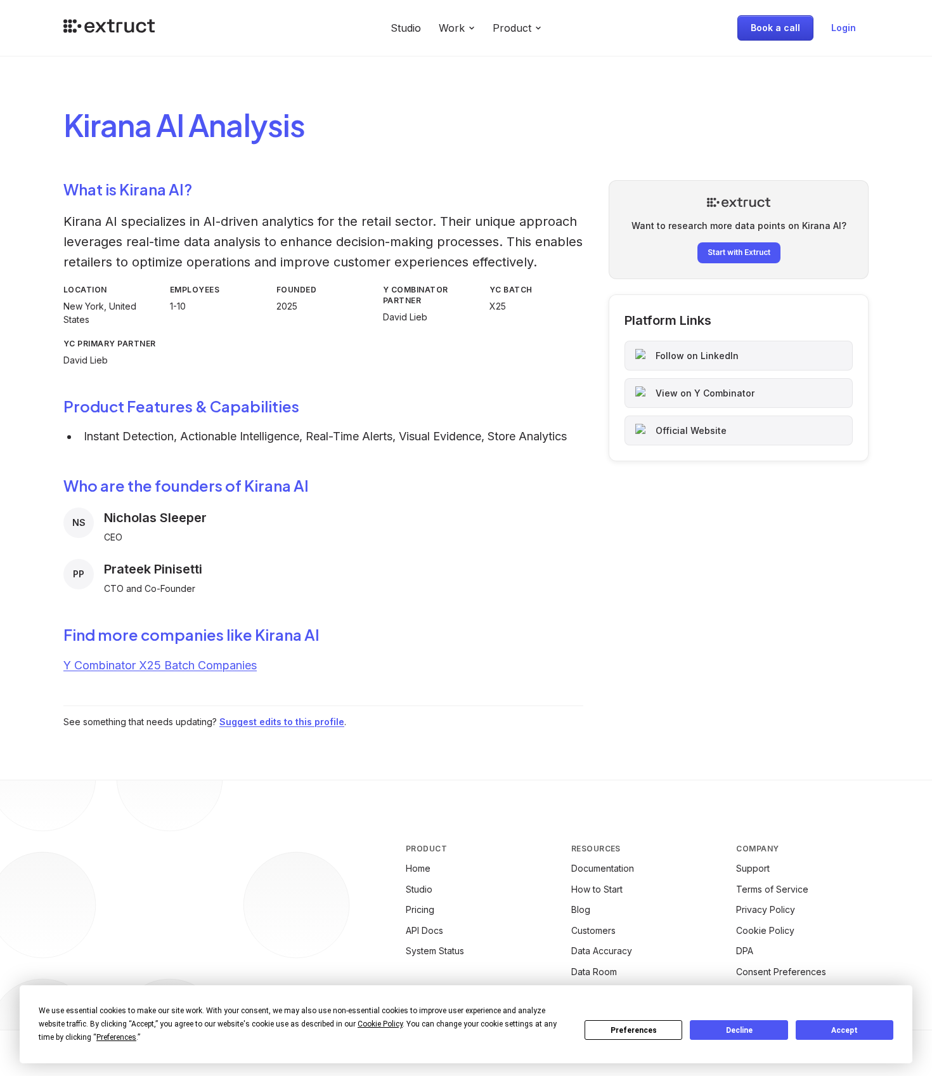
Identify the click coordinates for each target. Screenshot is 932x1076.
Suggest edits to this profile (281, 721)
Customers (593, 930)
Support (753, 868)
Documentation (602, 868)
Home (418, 868)
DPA (744, 950)
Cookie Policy (765, 930)
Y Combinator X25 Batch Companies (160, 665)
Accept (844, 1030)
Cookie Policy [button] (380, 1024)
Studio (406, 28)
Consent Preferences (781, 971)
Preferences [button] (116, 1037)
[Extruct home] (109, 28)
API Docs (424, 930)
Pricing (420, 909)
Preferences (634, 1030)
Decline (739, 1030)
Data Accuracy (601, 950)
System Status (435, 950)
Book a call (775, 27)
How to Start (597, 889)
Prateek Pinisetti (153, 569)
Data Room (594, 971)
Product (512, 28)
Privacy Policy (765, 909)
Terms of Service (772, 889)
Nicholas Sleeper (155, 517)
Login (843, 27)
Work (452, 28)
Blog (580, 909)
